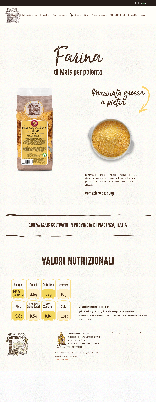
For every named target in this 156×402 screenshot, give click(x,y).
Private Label (99, 15)
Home (13, 15)
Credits (66, 359)
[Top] (128, 352)
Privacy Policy (59, 359)
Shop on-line (81, 15)
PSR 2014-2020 (117, 15)
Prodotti (44, 15)
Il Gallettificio (28, 15)
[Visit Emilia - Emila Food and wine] (140, 3)
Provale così (60, 15)
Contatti (132, 15)
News (143, 15)
